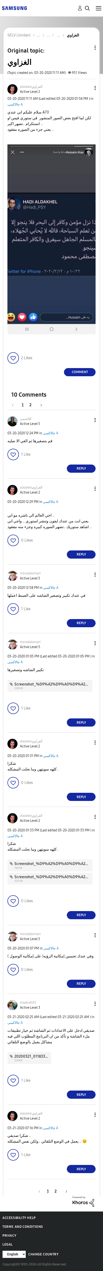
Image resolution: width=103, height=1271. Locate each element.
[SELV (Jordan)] (14, 8)
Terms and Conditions (22, 1227)
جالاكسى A (15, 104)
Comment (80, 372)
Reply (81, 468)
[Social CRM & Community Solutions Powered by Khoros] (83, 1201)
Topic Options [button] (87, 47)
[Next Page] (39, 405)
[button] (87, 88)
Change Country (43, 1254)
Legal (7, 1244)
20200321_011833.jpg (33, 1056)
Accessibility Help (19, 1218)
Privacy (9, 1236)
